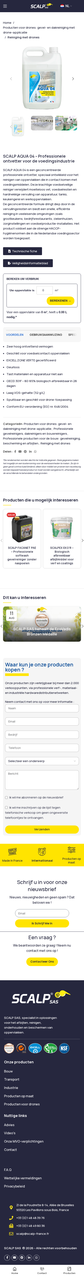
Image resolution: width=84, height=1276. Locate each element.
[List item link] (42, 1071)
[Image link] (9, 1048)
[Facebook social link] (15, 451)
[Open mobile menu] (5, 6)
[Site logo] (42, 6)
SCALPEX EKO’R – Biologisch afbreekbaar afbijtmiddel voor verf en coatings (62, 555)
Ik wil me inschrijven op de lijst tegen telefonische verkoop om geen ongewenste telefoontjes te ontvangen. (36, 812)
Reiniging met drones (55, 443)
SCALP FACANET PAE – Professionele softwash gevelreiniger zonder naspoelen (22, 555)
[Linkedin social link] (30, 451)
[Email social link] (20, 451)
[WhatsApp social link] (35, 451)
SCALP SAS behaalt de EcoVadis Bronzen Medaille (42, 631)
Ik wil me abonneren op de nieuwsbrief (36, 797)
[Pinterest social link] (25, 451)
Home (7, 23)
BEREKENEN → (60, 300)
